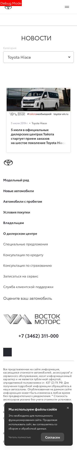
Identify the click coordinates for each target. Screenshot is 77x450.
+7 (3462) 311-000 (38, 335)
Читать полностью (20, 437)
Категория (9, 48)
